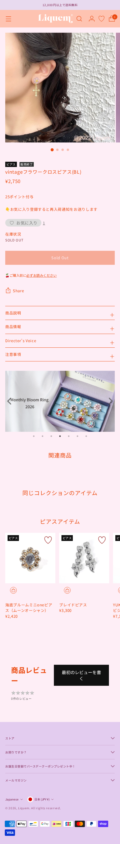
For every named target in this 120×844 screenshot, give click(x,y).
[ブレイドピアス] (84, 558)
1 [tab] (34, 436)
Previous (11, 401)
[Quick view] (13, 590)
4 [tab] (60, 436)
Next (109, 401)
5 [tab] (69, 436)
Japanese (12, 799)
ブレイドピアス (73, 605)
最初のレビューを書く (81, 675)
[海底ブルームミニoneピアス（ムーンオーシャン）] (30, 558)
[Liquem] (55, 18)
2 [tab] (42, 436)
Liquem (23, 808)
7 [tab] (86, 436)
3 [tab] (51, 436)
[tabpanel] (60, 401)
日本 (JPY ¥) (42, 799)
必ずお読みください (41, 275)
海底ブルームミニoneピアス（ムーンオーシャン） (28, 607)
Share (18, 290)
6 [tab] (77, 436)
